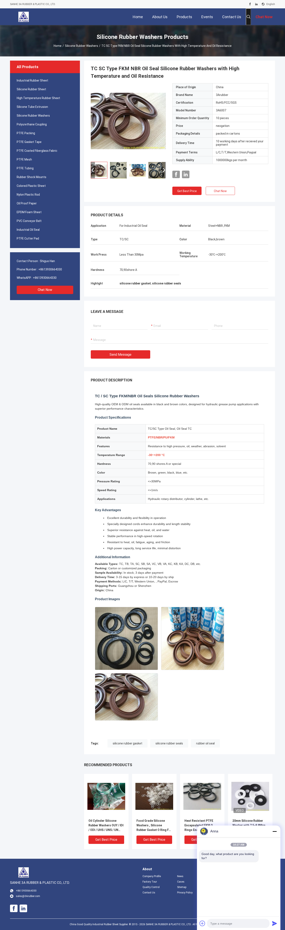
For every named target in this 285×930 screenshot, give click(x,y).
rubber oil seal (205, 743)
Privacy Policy (185, 892)
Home (58, 45)
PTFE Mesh (24, 159)
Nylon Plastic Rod (28, 194)
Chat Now (45, 290)
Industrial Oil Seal (28, 229)
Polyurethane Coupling (32, 124)
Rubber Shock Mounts (31, 177)
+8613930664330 (50, 269)
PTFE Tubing (25, 168)
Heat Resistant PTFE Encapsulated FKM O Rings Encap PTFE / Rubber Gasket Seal (198, 825)
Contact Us (148, 892)
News (180, 876)
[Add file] (202, 923)
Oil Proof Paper (27, 203)
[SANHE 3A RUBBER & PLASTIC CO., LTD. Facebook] (250, 4)
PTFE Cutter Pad (28, 238)
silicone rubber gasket (127, 743)
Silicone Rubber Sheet (31, 89)
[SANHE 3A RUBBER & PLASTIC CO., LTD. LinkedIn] (256, 4)
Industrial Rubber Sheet (32, 80)
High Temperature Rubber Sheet (38, 98)
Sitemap (181, 887)
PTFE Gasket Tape (29, 142)
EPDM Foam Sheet (29, 212)
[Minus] (274, 831)
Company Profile (151, 876)
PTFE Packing (26, 133)
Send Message (120, 355)
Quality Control (151, 887)
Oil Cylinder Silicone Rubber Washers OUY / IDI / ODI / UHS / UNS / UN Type (106, 825)
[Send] (274, 923)
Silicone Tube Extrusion (32, 106)
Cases (180, 881)
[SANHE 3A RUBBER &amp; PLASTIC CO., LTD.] (23, 16)
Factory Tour (149, 881)
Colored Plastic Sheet (31, 185)
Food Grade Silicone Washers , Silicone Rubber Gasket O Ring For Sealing (154, 825)
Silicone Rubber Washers (81, 45)
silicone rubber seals (169, 743)
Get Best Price (187, 191)
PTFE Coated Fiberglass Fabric (37, 150)
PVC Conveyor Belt (29, 221)
